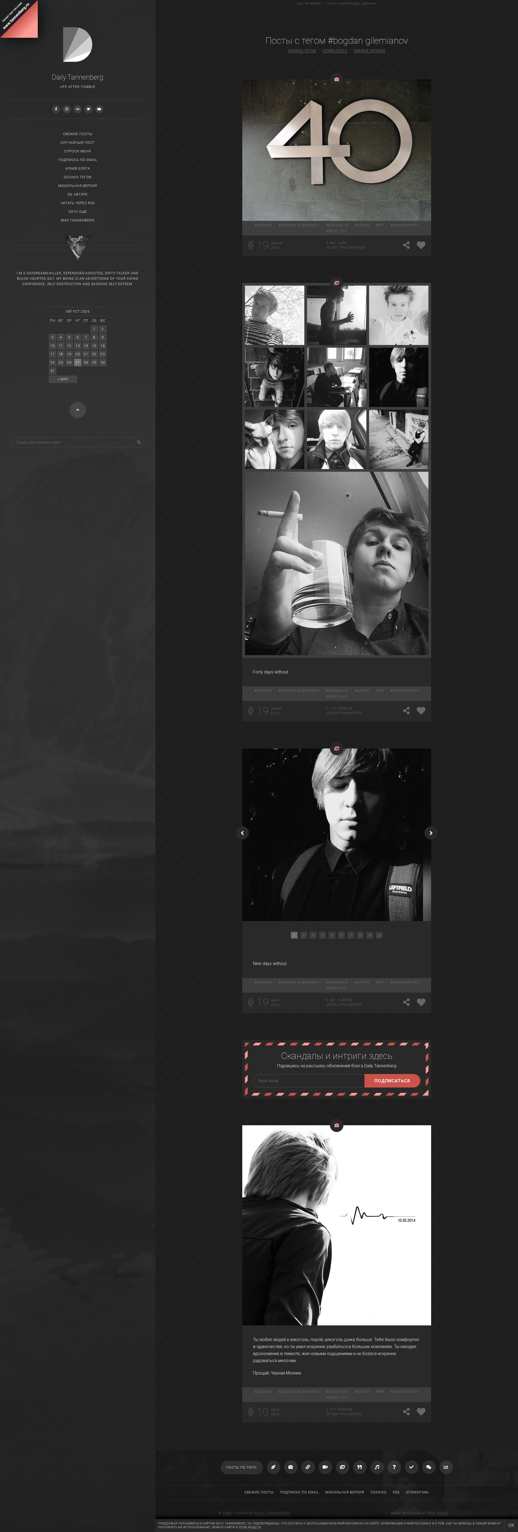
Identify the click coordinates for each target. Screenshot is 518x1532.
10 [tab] (379, 935)
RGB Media (438, 1513)
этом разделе (250, 1527)
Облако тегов (77, 177)
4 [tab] (322, 935)
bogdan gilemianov (300, 225)
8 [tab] (360, 935)
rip (381, 225)
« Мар (63, 379)
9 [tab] (370, 935)
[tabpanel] (336, 834)
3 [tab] (313, 935)
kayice (363, 225)
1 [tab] (294, 935)
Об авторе (77, 194)
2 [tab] (304, 935)
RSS (396, 1492)
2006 (227, 1513)
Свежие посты (77, 134)
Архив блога (77, 168)
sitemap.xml (417, 1492)
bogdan (264, 225)
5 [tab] (332, 935)
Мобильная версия (77, 186)
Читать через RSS (77, 203)
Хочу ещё (78, 212)
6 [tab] (341, 935)
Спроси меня (77, 151)
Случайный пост (77, 143)
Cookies (378, 1492)
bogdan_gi (338, 225)
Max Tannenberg (77, 220)
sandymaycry (406, 225)
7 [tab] (351, 935)
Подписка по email (77, 160)
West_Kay (338, 231)
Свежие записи (369, 51)
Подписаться (392, 1080)
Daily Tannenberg (272, 1513)
